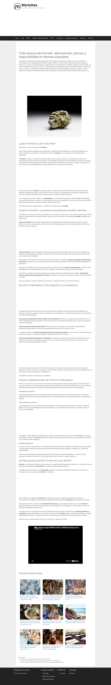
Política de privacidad (48, 676)
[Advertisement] (55, 23)
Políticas (90, 38)
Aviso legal (45, 673)
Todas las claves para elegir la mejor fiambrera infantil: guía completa (75, 646)
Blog (22, 38)
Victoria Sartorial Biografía (20, 673)
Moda (28, 38)
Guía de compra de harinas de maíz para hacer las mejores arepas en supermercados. (42, 662)
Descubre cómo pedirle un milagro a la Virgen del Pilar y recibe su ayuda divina (40, 660)
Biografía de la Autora (71, 38)
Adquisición (23, 659)
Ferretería (34, 659)
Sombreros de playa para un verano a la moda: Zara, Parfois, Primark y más (75, 621)
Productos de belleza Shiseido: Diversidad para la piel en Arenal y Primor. (74, 597)
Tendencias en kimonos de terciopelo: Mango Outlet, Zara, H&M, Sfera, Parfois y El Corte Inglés (53, 647)
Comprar (29, 659)
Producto (44, 659)
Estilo (52, 38)
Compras (23, 657)
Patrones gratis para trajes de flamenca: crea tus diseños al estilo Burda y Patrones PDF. (29, 597)
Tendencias (60, 38)
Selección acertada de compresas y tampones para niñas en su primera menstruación (52, 622)
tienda (48, 659)
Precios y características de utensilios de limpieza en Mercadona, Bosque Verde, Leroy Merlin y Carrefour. (53, 597)
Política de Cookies (47, 679)
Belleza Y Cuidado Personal (40, 38)
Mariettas (29, 5)
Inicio (16, 38)
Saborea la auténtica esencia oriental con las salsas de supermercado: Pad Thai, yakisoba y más (30, 622)
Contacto (82, 38)
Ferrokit (39, 659)
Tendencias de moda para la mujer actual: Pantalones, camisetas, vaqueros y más (29, 647)
